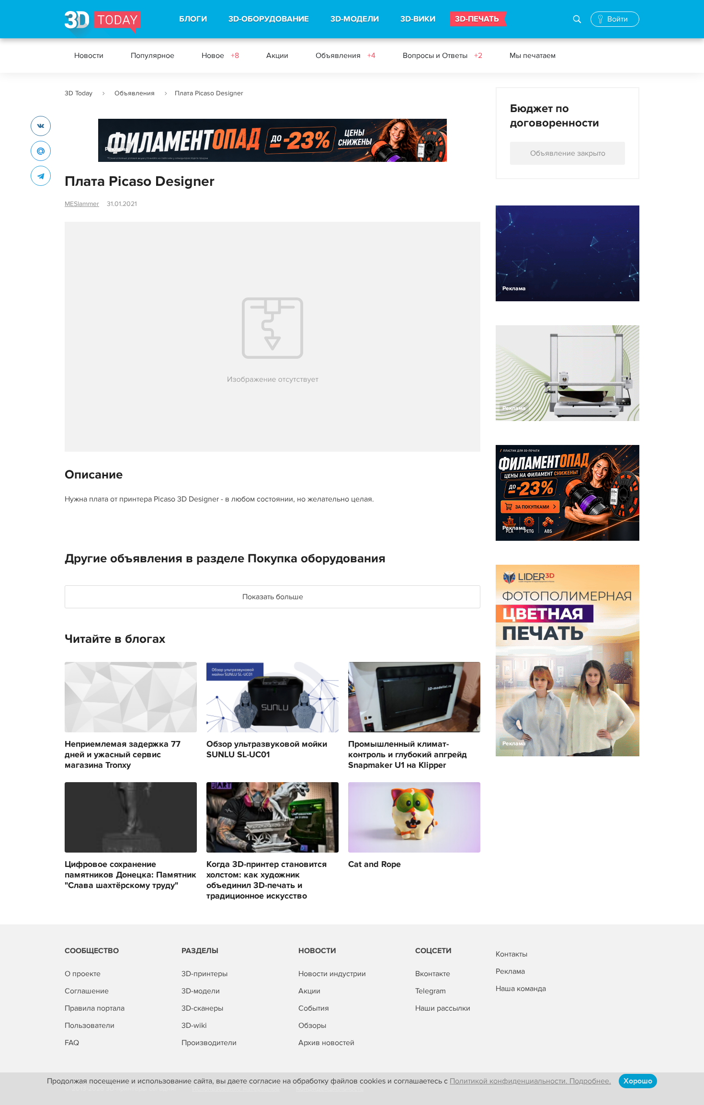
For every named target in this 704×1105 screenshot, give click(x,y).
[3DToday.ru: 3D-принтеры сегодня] (103, 24)
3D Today (78, 93)
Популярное (152, 55)
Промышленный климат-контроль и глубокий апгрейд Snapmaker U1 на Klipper (407, 755)
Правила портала (95, 1008)
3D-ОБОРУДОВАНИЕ (268, 19)
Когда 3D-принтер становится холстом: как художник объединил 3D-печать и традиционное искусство (266, 880)
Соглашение (87, 991)
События (313, 1008)
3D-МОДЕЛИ (354, 19)
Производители (209, 1043)
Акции (277, 55)
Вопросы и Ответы (442, 55)
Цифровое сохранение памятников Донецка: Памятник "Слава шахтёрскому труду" (130, 875)
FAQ (72, 1043)
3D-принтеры (204, 974)
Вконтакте (432, 974)
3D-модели (201, 991)
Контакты (511, 954)
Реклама (116, 149)
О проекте (83, 974)
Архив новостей (326, 1043)
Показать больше (272, 597)
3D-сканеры (202, 1008)
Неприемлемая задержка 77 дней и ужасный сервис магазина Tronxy (123, 755)
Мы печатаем (533, 55)
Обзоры (312, 1025)
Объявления (345, 55)
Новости (88, 55)
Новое (220, 55)
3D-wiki (194, 1025)
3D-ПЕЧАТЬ (477, 19)
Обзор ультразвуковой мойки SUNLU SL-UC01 (266, 749)
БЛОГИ (193, 19)
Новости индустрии (332, 974)
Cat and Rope (374, 864)
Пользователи (89, 1025)
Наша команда (521, 988)
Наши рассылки (442, 1008)
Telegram (430, 991)
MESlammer (82, 204)
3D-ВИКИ (417, 19)
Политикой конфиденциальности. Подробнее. (530, 1081)
